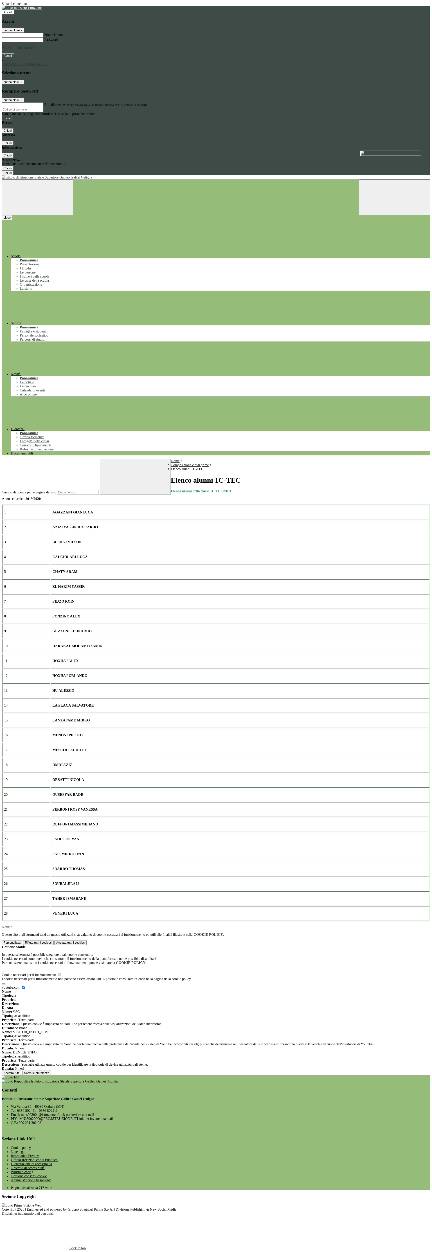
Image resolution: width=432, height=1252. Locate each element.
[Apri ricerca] (394, 197)
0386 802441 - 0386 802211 (37, 1110)
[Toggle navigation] (37, 197)
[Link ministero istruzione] (22, 8)
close (7, 217)
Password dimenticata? (18, 48)
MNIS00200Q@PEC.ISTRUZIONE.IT (66, 1119)
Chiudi (8, 130)
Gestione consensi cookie (29, 1176)
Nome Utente (53, 35)
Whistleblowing (22, 1172)
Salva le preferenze (36, 1073)
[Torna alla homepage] (216, 177)
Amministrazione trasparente (31, 1180)
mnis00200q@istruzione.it (57, 1114)
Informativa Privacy (25, 1156)
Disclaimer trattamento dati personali (28, 1213)
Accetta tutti (70, 942)
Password (51, 39)
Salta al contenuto (14, 4)
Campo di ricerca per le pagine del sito (29, 492)
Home (175, 461)
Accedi (8, 12)
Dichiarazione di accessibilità (31, 1164)
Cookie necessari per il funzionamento (29, 975)
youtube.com (11, 987)
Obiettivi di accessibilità (28, 1168)
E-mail (49, 104)
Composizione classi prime (190, 465)
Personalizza (12, 942)
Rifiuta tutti (38, 942)
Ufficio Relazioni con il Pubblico (34, 1160)
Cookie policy (21, 1148)
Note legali (18, 1152)
